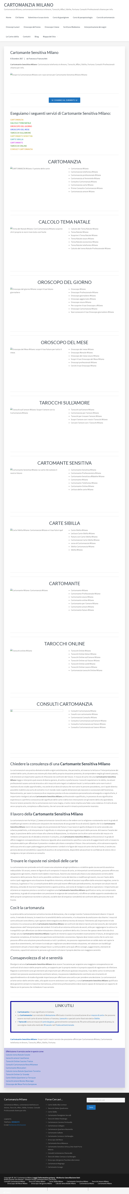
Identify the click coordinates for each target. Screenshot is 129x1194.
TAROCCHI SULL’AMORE (20, 132)
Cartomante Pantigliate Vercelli (59, 1115)
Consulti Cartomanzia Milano (14, 1181)
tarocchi (63, 1018)
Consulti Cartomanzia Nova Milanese (22, 1064)
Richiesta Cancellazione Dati (68, 1177)
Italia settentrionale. (65, 1025)
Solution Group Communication (36, 1179)
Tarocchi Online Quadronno (58, 1108)
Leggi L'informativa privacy (44, 1177)
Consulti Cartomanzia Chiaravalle (60, 1153)
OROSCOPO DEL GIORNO (21, 126)
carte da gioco (48, 1021)
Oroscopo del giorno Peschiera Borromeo (64, 1160)
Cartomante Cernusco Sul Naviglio (60, 1136)
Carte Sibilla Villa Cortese (57, 1105)
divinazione (50, 1015)
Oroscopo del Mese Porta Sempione (21, 1084)
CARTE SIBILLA (16, 139)
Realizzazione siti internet (14, 1179)
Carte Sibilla (52, 1112)
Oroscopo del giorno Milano (41, 1183)
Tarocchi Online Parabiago (57, 1119)
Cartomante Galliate (55, 1133)
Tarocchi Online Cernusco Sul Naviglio (62, 1156)
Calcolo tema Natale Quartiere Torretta (23, 1071)
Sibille (97, 1018)
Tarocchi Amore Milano (100, 1181)
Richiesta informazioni (17, 1125)
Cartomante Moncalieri (16, 1068)
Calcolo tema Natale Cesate (18, 1054)
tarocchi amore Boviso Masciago (20, 1081)
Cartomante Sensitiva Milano (23, 1039)
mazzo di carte (97, 1015)
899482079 (15, 1122)
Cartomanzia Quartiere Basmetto (60, 1129)
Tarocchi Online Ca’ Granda (17, 1074)
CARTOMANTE (16, 142)
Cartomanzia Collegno (56, 1126)
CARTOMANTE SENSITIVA (21, 136)
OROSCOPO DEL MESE (19, 129)
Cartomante (23, 1012)
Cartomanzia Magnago (56, 1163)
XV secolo (48, 1025)
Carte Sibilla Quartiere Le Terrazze (21, 1077)
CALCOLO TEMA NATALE (20, 123)
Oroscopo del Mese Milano (17, 1183)
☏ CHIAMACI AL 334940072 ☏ (64, 100)
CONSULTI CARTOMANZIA (21, 149)
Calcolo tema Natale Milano (66, 1183)
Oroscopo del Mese (55, 1140)
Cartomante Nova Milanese (58, 1143)
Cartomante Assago (55, 1167)
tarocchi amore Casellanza (17, 1058)
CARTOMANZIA (16, 119)
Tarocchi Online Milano (37, 1181)
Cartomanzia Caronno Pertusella (60, 1122)
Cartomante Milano (105, 1183)
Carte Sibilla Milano (56, 1181)
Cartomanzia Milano (28, 5)
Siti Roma (52, 1179)
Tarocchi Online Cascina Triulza (19, 1061)
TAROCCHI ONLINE (18, 146)
